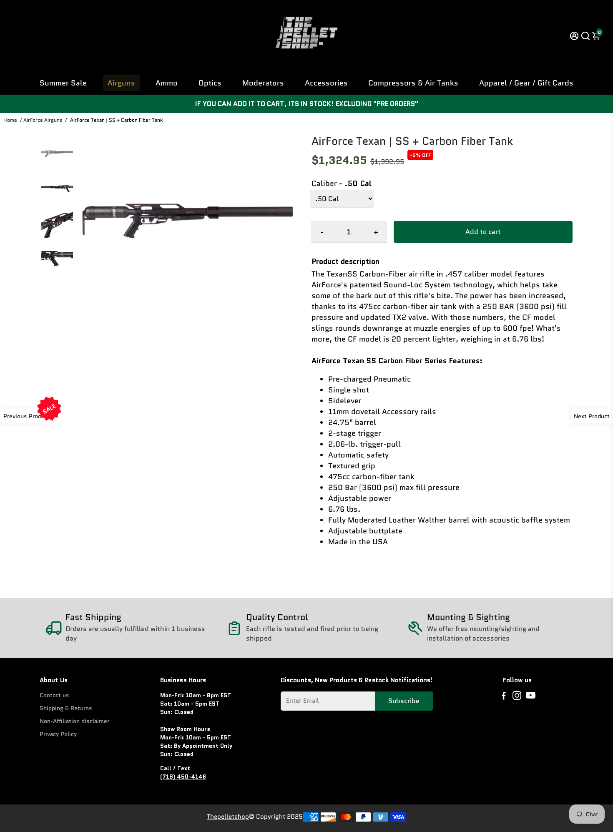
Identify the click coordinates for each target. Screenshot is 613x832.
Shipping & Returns (66, 708)
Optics (209, 83)
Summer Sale (63, 83)
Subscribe (404, 701)
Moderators (263, 83)
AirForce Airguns (42, 119)
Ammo (167, 83)
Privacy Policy (58, 734)
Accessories (326, 83)
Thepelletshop (228, 816)
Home (10, 119)
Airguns (121, 83)
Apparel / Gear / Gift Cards (526, 83)
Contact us (54, 695)
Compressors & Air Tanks (413, 83)
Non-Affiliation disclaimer (74, 721)
